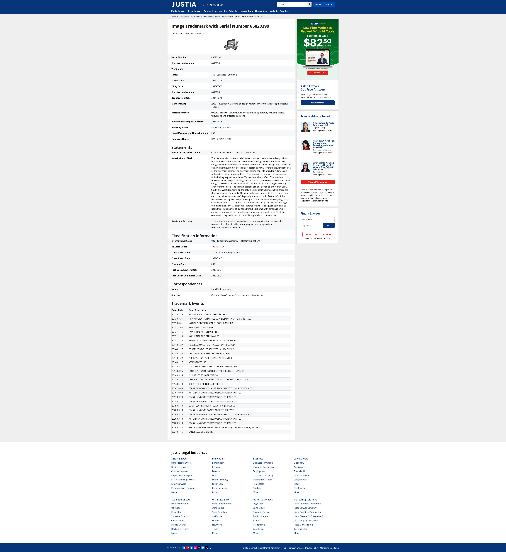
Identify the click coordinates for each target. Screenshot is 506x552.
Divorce (216, 471)
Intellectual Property (263, 475)
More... (174, 492)
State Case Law (219, 512)
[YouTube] (187, 547)
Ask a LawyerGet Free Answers (313, 87)
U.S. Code (175, 507)
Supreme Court (178, 516)
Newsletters (261, 11)
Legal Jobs (258, 503)
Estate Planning (220, 479)
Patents (257, 520)
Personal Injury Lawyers (183, 488)
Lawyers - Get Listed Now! (318, 234)
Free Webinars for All (315, 116)
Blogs (297, 483)
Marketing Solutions (279, 11)
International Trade (263, 479)
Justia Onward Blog (303, 524)
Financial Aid (300, 471)
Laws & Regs (246, 11)
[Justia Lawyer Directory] (210, 547)
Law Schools (230, 11)
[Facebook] (191, 547)
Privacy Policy (311, 548)
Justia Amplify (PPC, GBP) (306, 520)
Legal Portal (264, 548)
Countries (258, 528)
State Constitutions (221, 503)
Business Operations (263, 467)
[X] (206, 547)
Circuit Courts (178, 520)
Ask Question (317, 102)
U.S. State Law (220, 499)
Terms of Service (296, 548)
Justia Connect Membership (307, 503)
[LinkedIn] (183, 547)
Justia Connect (250, 548)
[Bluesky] (203, 547)
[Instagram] (195, 547)
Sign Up (328, 4)
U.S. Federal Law (180, 499)
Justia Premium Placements (307, 512)
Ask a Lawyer (194, 11)
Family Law (217, 483)
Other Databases (263, 499)
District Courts (178, 524)
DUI (214, 475)
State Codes (218, 507)
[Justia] (183, 4)
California (217, 516)
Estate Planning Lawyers (183, 479)
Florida (215, 520)
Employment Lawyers (181, 475)
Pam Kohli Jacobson (221, 127)
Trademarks (184, 16)
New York (217, 524)
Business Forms (261, 512)
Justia (173, 16)
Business (258, 458)
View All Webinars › (317, 182)
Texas (215, 528)
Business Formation (263, 462)
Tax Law (257, 488)
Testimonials (300, 528)
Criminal (216, 467)
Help (284, 548)
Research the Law (213, 11)
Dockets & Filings (179, 528)
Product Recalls (260, 516)
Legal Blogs (259, 507)
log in (220, 295)
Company (275, 548)
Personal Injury (219, 488)
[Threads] (199, 547)
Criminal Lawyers (179, 471)
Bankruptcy (218, 462)
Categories (195, 16)
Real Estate (258, 483)
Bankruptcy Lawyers (181, 462)
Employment (259, 471)
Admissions (299, 467)
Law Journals (300, 479)
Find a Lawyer (178, 11)
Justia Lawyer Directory (305, 507)
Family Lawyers (178, 483)
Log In (318, 4)
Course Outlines (302, 475)
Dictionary (299, 462)
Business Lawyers (180, 467)
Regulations (177, 512)
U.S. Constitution (179, 503)
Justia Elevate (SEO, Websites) (308, 516)
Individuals (218, 458)
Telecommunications (211, 16)
